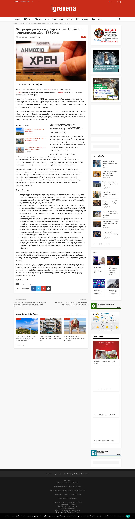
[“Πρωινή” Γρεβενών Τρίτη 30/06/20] (106, 403)
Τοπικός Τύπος (58, 19)
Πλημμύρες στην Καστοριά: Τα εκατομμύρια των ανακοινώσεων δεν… (110, 173)
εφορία (60, 92)
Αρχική (17, 19)
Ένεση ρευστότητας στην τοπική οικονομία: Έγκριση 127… (110, 184)
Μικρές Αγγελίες (82, 19)
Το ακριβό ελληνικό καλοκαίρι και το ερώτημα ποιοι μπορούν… (35, 148)
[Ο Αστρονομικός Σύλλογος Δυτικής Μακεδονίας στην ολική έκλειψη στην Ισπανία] (97, 224)
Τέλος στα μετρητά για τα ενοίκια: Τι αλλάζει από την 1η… (35, 139)
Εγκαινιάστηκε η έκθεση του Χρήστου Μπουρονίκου (110, 193)
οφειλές (18, 92)
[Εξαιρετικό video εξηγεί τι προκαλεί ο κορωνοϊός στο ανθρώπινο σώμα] (99, 283)
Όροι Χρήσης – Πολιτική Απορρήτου (76, 474)
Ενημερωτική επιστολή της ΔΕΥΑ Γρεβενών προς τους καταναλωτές (110, 213)
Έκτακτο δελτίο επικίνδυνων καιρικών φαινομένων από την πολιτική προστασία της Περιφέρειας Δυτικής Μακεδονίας (30, 305)
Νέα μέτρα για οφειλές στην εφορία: (27, 284)
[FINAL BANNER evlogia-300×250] (106, 89)
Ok (128, 516)
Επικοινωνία (35, 2)
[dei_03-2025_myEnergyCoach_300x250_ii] (106, 60)
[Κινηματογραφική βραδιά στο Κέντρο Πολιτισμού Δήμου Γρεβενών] (97, 203)
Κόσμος (48, 474)
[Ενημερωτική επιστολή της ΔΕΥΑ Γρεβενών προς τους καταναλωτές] (97, 214)
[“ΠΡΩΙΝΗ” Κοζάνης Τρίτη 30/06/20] (106, 429)
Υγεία (47, 19)
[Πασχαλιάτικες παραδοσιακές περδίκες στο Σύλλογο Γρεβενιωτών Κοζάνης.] (106, 350)
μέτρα (49, 89)
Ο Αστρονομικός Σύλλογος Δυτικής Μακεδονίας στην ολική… (110, 223)
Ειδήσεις (27, 19)
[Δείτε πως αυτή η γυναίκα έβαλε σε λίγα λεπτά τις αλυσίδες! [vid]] (113, 283)
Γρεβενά (57, 474)
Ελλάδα (84, 36)
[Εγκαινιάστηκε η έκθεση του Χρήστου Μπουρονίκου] (97, 194)
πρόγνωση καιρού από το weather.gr (105, 330)
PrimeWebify (76, 512)
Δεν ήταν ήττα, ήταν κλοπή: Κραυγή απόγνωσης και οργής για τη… (111, 234)
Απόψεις (70, 19)
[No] (133, 516)
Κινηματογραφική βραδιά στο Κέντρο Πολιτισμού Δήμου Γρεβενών (111, 203)
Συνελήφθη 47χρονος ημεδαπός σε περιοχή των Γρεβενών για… (110, 163)
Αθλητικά (38, 19)
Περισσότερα (96, 19)
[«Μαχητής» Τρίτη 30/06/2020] (106, 377)
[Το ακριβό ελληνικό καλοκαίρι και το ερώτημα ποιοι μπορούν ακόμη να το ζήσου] (20, 150)
